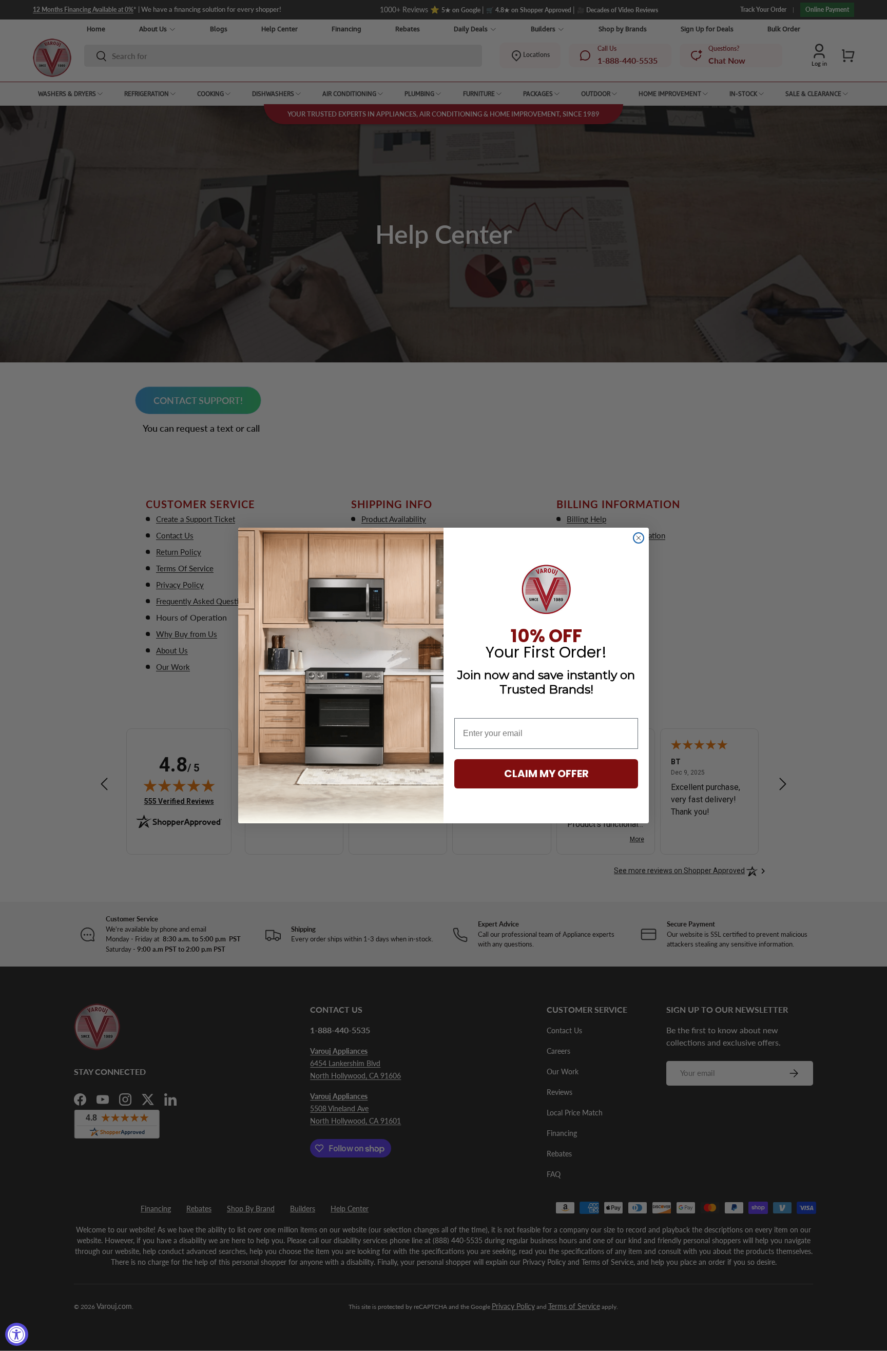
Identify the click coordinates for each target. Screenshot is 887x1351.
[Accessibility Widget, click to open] (16, 1334)
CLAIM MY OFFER (546, 773)
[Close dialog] (638, 538)
